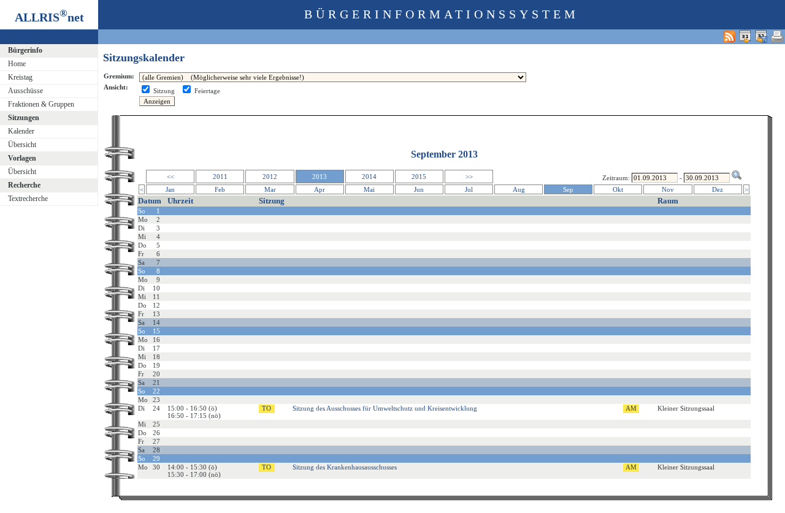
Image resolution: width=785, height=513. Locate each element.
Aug (519, 189)
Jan (170, 189)
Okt (618, 189)
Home (17, 63)
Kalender (21, 131)
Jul (469, 189)
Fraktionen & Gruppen (41, 104)
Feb (220, 189)
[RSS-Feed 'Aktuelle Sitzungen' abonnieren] (729, 36)
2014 (369, 176)
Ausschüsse (25, 90)
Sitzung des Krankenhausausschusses (345, 467)
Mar (270, 189)
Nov (668, 189)
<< (170, 176)
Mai (369, 189)
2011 (220, 176)
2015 (419, 176)
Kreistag (20, 77)
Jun (419, 189)
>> (469, 176)
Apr (319, 189)
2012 (269, 176)
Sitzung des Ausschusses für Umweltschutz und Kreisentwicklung (385, 408)
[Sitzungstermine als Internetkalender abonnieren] (745, 36)
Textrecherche (28, 198)
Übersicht (22, 144)
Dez (717, 189)
